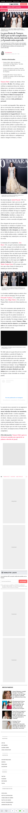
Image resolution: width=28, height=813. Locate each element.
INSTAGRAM (4, 781)
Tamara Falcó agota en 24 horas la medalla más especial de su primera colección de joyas (14, 437)
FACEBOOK (3, 778)
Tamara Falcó (5, 82)
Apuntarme (23, 581)
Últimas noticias (9, 1)
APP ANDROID (4, 745)
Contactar (5, 755)
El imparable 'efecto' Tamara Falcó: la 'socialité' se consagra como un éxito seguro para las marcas (14, 76)
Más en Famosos (7, 687)
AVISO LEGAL (4, 793)
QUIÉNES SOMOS (5, 747)
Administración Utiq (6, 804)
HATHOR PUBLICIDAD (6, 759)
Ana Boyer (13, 476)
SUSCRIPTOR (4, 766)
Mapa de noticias (16, 1)
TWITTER (3, 776)
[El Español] (14, 4)
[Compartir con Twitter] (17, 810)
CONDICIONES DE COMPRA (7, 797)
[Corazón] (14, 7)
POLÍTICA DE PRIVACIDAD (6, 795)
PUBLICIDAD (4, 764)
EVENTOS (3, 762)
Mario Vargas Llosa (7, 264)
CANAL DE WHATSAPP (6, 749)
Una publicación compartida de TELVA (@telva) (14, 400)
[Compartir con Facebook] (13, 810)
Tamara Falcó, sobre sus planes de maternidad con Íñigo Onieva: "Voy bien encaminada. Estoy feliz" (13, 64)
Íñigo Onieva (12, 300)
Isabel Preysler (16, 200)
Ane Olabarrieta (8, 52)
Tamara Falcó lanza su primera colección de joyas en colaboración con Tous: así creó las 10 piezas (14, 70)
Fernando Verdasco (7, 298)
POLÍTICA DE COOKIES (6, 800)
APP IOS (3, 743)
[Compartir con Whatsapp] (20, 810)
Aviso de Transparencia (7, 802)
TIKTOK (3, 783)
